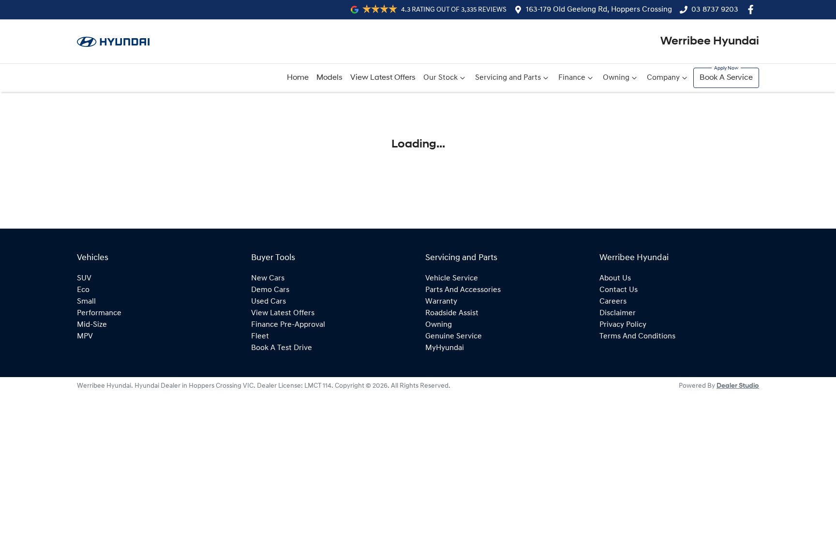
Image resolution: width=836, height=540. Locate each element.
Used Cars (268, 302)
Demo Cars (270, 290)
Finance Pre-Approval (288, 325)
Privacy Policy (622, 325)
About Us (615, 278)
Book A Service (726, 78)
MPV (85, 336)
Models (329, 78)
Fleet (260, 336)
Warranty (441, 302)
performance (99, 313)
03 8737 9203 (714, 10)
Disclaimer (617, 313)
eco (83, 290)
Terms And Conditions (637, 336)
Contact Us (618, 290)
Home (298, 78)
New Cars (267, 278)
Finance (571, 78)
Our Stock (440, 78)
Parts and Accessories (463, 290)
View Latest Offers (383, 78)
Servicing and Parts (508, 78)
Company (663, 78)
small (86, 302)
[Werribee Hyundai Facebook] (752, 9)
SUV (84, 278)
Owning (616, 78)
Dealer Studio (738, 386)
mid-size (92, 325)
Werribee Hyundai (709, 41)
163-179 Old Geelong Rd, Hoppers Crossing (599, 10)
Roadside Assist (451, 313)
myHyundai (444, 348)
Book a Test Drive (281, 348)
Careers (613, 302)
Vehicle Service (451, 278)
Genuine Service (453, 336)
